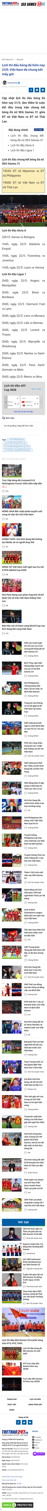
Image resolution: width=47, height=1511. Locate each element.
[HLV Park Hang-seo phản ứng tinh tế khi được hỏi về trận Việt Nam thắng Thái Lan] (12, 585)
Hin (7, 491)
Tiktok (36, 1448)
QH (7, 519)
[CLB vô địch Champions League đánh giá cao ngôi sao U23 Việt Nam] (12, 915)
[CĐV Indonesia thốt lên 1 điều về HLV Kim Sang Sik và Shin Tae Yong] (12, 768)
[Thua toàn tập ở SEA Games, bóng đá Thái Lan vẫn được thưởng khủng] (12, 1296)
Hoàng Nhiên (33, 656)
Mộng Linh (32, 1089)
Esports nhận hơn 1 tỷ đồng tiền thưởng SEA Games (33, 1247)
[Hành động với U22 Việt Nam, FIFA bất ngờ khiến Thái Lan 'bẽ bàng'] (12, 895)
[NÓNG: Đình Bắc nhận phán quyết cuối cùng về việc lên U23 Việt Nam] (12, 502)
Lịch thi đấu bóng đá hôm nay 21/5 (16, 447)
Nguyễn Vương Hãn (34, 1269)
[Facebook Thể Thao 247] (18, 1422)
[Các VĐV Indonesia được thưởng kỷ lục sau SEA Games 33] (12, 1264)
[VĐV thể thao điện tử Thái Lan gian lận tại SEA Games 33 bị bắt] (12, 1234)
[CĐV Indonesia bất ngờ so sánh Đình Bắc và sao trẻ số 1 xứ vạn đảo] (12, 728)
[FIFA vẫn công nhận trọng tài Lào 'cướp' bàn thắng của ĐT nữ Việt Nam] (12, 748)
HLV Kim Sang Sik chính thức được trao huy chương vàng (34, 803)
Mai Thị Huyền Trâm (36, 756)
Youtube (37, 1437)
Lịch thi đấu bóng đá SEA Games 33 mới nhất (32, 1351)
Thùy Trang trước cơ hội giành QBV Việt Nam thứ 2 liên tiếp (33, 1064)
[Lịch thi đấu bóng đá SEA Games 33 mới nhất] (12, 1353)
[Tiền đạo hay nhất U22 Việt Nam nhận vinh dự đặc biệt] (12, 935)
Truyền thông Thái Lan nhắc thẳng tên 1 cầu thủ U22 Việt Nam (34, 858)
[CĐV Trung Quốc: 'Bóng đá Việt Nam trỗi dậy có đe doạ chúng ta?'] (12, 952)
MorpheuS (31, 1253)
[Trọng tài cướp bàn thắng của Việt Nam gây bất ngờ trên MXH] (12, 1121)
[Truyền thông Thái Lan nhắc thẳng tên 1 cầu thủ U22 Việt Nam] (12, 860)
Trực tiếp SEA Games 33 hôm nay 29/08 (32, 1380)
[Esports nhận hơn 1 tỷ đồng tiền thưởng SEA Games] (12, 1249)
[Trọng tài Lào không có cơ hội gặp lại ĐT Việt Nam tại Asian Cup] (12, 708)
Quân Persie (33, 1173)
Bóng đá (20, 60)
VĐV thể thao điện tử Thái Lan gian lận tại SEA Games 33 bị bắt (32, 1231)
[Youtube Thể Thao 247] (30, 1422)
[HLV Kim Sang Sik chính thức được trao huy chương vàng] (12, 805)
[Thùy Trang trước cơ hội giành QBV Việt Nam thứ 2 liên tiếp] (12, 1067)
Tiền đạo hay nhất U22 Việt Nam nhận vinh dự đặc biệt (34, 932)
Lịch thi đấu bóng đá (16, 439)
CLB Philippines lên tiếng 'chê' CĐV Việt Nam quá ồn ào (33, 820)
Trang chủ (12, 1399)
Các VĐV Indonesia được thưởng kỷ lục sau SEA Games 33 (32, 1262)
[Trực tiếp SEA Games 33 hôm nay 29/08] (12, 1384)
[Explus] (23, 422)
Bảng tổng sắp (35, 1405)
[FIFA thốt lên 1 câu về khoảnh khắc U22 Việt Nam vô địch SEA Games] (12, 1007)
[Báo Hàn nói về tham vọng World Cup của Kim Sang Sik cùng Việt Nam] (12, 616)
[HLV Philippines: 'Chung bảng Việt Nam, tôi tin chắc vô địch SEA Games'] (12, 688)
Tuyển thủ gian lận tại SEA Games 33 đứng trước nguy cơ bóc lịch (33, 1278)
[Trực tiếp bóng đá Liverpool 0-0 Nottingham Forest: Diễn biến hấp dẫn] (12, 471)
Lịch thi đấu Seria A (22, 145)
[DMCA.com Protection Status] (18, 1505)
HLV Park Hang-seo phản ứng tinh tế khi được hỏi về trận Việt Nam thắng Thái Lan (23, 598)
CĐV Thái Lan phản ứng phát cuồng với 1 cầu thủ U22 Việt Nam (34, 1202)
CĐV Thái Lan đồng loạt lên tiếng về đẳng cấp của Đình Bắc (34, 987)
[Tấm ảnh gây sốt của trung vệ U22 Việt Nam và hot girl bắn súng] (12, 1101)
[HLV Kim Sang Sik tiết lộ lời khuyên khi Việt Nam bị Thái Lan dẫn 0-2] (12, 1164)
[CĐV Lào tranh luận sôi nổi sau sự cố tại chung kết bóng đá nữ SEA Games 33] (12, 648)
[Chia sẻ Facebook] (31, 90)
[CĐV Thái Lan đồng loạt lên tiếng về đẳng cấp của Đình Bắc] (12, 989)
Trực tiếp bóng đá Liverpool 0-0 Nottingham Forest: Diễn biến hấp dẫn (22, 483)
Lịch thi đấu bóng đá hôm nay (15, 443)
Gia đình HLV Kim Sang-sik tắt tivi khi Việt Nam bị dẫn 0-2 (33, 1082)
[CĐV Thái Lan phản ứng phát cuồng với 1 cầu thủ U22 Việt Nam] (12, 1205)
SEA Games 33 (7, 60)
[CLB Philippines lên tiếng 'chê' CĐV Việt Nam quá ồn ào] (12, 822)
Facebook (38, 1440)
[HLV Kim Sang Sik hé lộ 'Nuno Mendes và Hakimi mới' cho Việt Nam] (12, 1027)
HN (29, 940)
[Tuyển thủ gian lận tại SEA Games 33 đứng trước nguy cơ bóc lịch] (12, 1280)
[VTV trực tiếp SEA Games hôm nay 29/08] (12, 1369)
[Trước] (6, 402)
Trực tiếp (11, 1405)
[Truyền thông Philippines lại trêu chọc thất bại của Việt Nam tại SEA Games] (12, 840)
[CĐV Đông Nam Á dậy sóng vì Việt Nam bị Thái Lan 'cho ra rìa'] (12, 788)
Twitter (37, 1443)
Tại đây (19, 1484)
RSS (36, 1445)
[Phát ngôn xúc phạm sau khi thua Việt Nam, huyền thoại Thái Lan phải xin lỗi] (12, 1185)
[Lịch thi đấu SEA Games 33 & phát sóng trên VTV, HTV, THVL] (23, 1322)
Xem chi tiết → (37, 389)
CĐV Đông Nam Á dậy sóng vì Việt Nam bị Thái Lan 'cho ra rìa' (34, 786)
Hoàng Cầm (32, 848)
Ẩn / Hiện (38, 130)
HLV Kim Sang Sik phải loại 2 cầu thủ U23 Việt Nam (32, 970)
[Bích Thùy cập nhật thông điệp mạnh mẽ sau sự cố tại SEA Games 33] (12, 668)
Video (11, 1410)
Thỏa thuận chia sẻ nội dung (12, 1477)
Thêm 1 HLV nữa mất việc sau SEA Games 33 (33, 875)
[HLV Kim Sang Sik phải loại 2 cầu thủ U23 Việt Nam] (12, 972)
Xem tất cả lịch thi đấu (23, 411)
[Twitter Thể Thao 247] (24, 1422)
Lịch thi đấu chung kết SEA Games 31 (17, 450)
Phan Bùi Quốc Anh (34, 1238)
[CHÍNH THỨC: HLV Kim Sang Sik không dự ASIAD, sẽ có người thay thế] (12, 529)
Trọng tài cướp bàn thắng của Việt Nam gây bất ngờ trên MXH (34, 1119)
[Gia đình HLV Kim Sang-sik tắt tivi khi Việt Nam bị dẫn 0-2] (12, 1084)
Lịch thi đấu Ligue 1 (22, 150)
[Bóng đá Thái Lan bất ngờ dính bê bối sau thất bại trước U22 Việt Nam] (12, 1047)
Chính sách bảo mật (9, 1480)
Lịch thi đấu (35, 1399)
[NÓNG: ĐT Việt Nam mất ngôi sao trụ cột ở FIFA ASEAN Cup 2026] (12, 557)
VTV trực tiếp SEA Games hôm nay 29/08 (31, 1366)
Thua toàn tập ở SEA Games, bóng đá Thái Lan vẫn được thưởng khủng (33, 1295)
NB (7, 575)
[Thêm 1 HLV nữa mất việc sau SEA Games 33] (12, 877)
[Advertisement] (23, 29)
